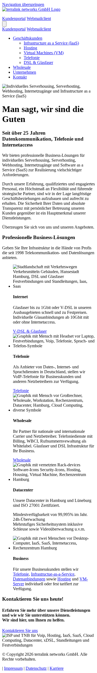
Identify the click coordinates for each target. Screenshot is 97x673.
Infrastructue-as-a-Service (52, 574)
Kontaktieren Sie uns (20, 630)
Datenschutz (36, 668)
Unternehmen (24, 72)
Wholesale (22, 67)
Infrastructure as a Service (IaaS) (51, 43)
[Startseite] (31, 9)
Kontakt (20, 77)
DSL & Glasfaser (38, 62)
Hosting (30, 48)
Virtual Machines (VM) (44, 52)
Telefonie (32, 57)
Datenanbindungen (29, 579)
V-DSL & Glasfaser (30, 331)
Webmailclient (39, 18)
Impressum (13, 668)
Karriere (57, 668)
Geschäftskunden (27, 38)
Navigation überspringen (23, 4)
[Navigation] (4, 24)
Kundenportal (14, 18)
